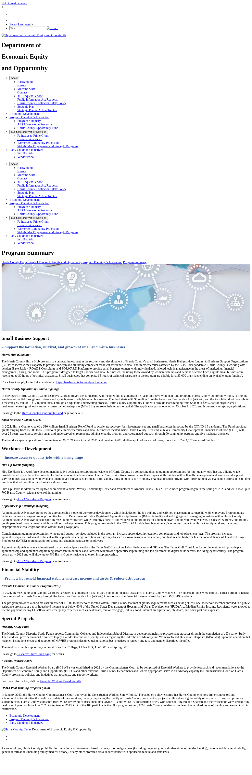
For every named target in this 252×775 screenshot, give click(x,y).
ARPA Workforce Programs (34, 124)
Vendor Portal (25, 157)
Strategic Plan (25, 106)
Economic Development (24, 113)
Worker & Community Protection (38, 142)
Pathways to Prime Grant (32, 135)
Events (21, 85)
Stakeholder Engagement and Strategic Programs (47, 146)
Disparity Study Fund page (34, 654)
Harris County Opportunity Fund (37, 128)
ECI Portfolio (25, 153)
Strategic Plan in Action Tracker (37, 110)
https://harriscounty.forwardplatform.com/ (81, 382)
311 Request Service (30, 96)
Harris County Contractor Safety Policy (41, 103)
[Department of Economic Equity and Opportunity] (34, 35)
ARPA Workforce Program (34, 499)
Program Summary (29, 120)
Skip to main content (14, 3)
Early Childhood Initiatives (26, 149)
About (14, 78)
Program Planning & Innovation (29, 117)
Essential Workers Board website (60, 681)
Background (25, 81)
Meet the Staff (26, 89)
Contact (22, 92)
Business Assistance (29, 139)
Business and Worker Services (28, 131)
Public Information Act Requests (37, 99)
